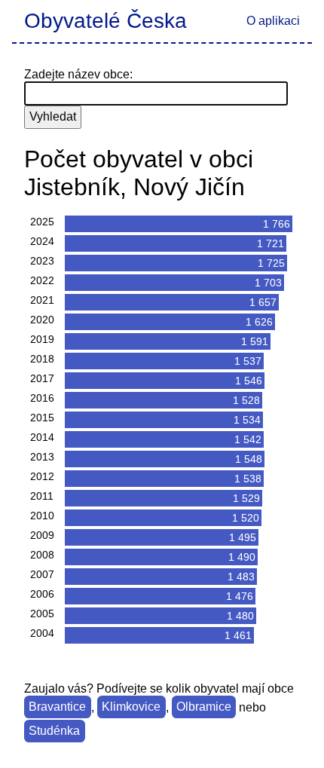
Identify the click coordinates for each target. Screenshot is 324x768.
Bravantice (57, 707)
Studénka (54, 731)
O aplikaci (273, 20)
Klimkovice (131, 707)
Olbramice (203, 707)
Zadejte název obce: (78, 74)
